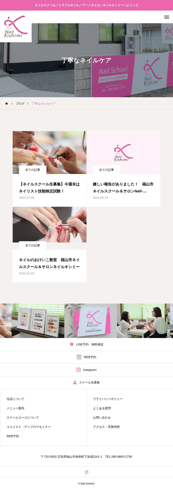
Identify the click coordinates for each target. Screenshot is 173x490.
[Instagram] (86, 472)
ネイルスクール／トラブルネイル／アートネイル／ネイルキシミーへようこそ (86, 5)
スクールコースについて (23, 417)
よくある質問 (102, 408)
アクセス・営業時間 (106, 426)
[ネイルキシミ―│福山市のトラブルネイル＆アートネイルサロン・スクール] (16, 26)
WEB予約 (13, 436)
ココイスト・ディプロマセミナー (29, 426)
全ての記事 (32, 169)
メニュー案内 (15, 408)
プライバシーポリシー (108, 398)
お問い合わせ (102, 417)
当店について (15, 398)
